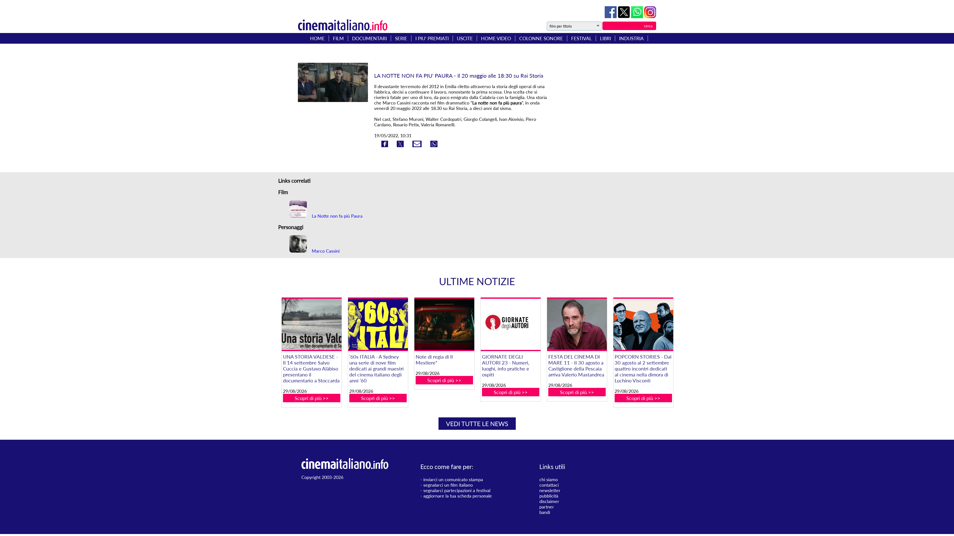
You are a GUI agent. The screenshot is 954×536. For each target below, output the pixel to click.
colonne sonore (541, 38)
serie (401, 38)
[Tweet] (624, 16)
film (338, 38)
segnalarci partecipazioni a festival (456, 490)
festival (581, 38)
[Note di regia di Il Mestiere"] (444, 324)
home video (496, 38)
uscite (465, 38)
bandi (544, 512)
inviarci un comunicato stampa (453, 479)
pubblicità (548, 496)
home (317, 38)
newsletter (549, 490)
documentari (369, 38)
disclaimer (549, 501)
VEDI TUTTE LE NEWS (477, 423)
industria (631, 38)
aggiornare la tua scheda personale (457, 496)
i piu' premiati (432, 38)
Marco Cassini (325, 251)
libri (605, 38)
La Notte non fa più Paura (336, 216)
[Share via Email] (418, 145)
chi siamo (548, 479)
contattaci (549, 485)
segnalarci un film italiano (448, 485)
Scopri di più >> (312, 398)
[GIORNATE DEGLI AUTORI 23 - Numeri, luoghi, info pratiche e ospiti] (510, 324)
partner (546, 506)
